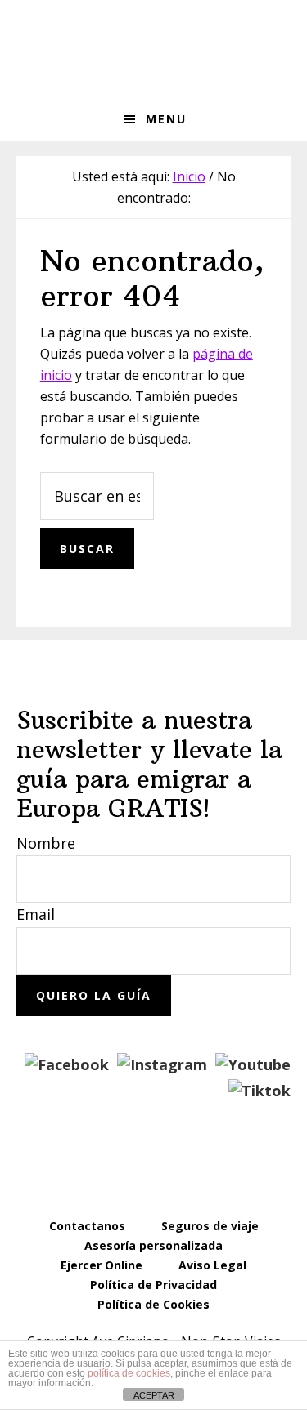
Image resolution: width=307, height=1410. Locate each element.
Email (35, 914)
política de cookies (129, 1373)
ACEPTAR (153, 1395)
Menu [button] (166, 119)
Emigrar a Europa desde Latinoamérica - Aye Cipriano (154, 49)
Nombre (45, 843)
